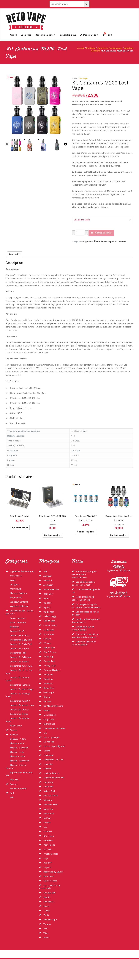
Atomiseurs (15, 588)
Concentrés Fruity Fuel (20, 644)
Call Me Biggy (49, 616)
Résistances (16, 597)
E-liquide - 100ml (18, 738)
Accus (12, 580)
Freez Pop (48, 656)
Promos (14, 784)
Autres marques (18, 618)
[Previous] (7, 144)
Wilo (12, 797)
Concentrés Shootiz (19, 709)
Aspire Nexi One (51, 589)
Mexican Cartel (50, 795)
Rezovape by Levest (53, 871)
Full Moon (48, 683)
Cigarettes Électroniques (109, 48)
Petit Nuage (49, 844)
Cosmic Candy (50, 625)
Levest (46, 750)
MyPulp (46, 818)
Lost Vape (83, 78)
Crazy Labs (48, 629)
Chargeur (14, 584)
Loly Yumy (48, 782)
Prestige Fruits (50, 853)
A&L (45, 571)
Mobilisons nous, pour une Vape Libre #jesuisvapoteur (84, 574)
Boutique (90, 48)
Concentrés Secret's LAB (22, 705)
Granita (46, 696)
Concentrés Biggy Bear (21, 639)
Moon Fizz (48, 809)
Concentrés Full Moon (20, 657)
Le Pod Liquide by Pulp (54, 746)
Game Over (49, 688)
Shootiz (47, 897)
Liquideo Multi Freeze (53, 777)
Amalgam (47, 575)
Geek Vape (119, 525)
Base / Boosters (18, 622)
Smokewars (49, 901)
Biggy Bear (48, 611)
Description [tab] (14, 254)
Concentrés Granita (19, 661)
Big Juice (47, 602)
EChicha (13, 730)
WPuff (46, 937)
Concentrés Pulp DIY (20, 700)
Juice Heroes (49, 714)
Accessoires (16, 575)
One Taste (48, 835)
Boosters (14, 626)
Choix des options (52, 535)
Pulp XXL (14, 779)
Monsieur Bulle (50, 804)
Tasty (46, 915)
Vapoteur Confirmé (117, 241)
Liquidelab (48, 764)
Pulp (45, 858)
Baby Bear (48, 593)
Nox (45, 826)
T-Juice (46, 910)
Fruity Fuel (48, 674)
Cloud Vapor (49, 620)
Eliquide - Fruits (17, 756)
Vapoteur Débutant (19, 606)
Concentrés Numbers (20, 684)
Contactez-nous (68, 35)
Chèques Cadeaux (18, 593)
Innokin (46, 710)
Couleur (76, 214)
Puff (12, 793)
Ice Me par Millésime (53, 705)
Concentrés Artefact (19, 635)
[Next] (65, 144)
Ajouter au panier (103, 233)
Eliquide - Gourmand (19, 760)
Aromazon (48, 584)
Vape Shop (26, 35)
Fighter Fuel (49, 647)
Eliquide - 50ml (17, 743)
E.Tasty (47, 643)
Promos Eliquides (18, 788)
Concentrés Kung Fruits (21, 665)
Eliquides (14, 734)
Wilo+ (46, 933)
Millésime (47, 800)
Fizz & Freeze (50, 652)
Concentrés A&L (18, 631)
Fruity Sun (48, 679)
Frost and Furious (51, 670)
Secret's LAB (49, 892)
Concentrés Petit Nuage (21, 689)
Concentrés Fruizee (19, 648)
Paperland (48, 840)
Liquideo (47, 768)
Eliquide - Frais (17, 751)
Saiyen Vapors (50, 880)
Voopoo (52, 525)
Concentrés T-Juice (19, 713)
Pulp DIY (47, 862)
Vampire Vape (50, 919)
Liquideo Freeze (51, 773)
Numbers (47, 831)
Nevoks (47, 822)
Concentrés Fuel (18, 652)
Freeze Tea (49, 661)
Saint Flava (48, 876)
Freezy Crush (49, 665)
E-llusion (47, 638)
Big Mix (46, 607)
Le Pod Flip (48, 741)
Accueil (13, 35)
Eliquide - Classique (19, 747)
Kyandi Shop (16, 725)
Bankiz (46, 598)
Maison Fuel (49, 791)
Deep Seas (48, 634)
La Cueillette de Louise (54, 728)
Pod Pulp (47, 849)
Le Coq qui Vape (51, 737)
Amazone (47, 580)
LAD (45, 732)
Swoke (46, 906)
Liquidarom (48, 755)
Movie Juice (48, 813)
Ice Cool (47, 701)
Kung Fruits (48, 719)
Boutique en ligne (44, 35)
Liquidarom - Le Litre (53, 759)
